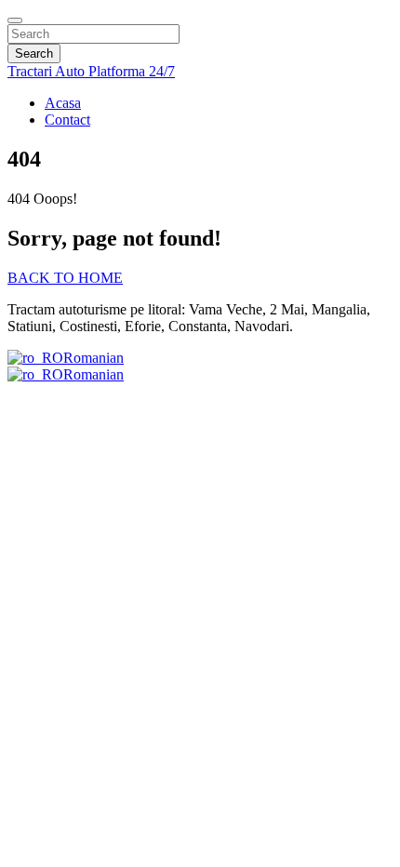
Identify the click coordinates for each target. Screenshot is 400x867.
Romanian (93, 358)
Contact (67, 119)
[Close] (14, 20)
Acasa (63, 103)
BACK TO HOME (65, 278)
